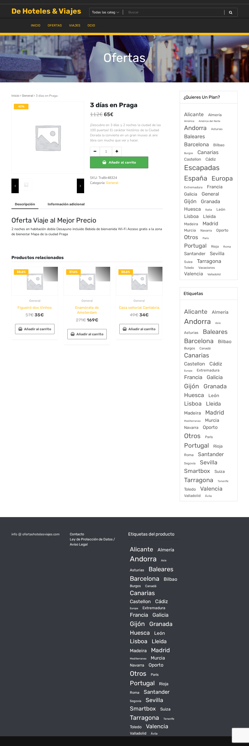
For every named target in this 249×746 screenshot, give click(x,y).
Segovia (190, 463)
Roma (227, 246)
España (195, 178)
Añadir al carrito (122, 162)
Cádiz (210, 159)
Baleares (194, 136)
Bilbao (218, 145)
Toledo (189, 267)
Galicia (190, 194)
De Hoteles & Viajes (46, 11)
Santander (194, 253)
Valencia (193, 274)
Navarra (206, 230)
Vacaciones (206, 267)
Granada (210, 201)
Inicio (15, 95)
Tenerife (223, 481)
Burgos (188, 153)
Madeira (191, 224)
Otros (191, 237)
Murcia (190, 230)
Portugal (195, 245)
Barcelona (196, 144)
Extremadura (193, 187)
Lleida (209, 216)
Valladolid (214, 274)
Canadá (205, 348)
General (27, 95)
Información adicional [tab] (66, 204)
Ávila (208, 496)
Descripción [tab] (25, 204)
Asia (218, 323)
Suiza (188, 262)
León (220, 209)
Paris (206, 238)
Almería (215, 115)
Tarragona (209, 261)
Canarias (208, 152)
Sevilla (217, 253)
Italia (208, 209)
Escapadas (202, 168)
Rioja (215, 246)
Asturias (216, 129)
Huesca (192, 209)
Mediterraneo (192, 421)
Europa (222, 178)
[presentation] (15, 186)
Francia (214, 187)
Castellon (192, 159)
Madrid (210, 223)
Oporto (222, 230)
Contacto (77, 534)
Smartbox (197, 471)
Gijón (190, 201)
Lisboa (191, 216)
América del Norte (209, 121)
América (189, 121)
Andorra (195, 127)
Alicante (194, 114)
